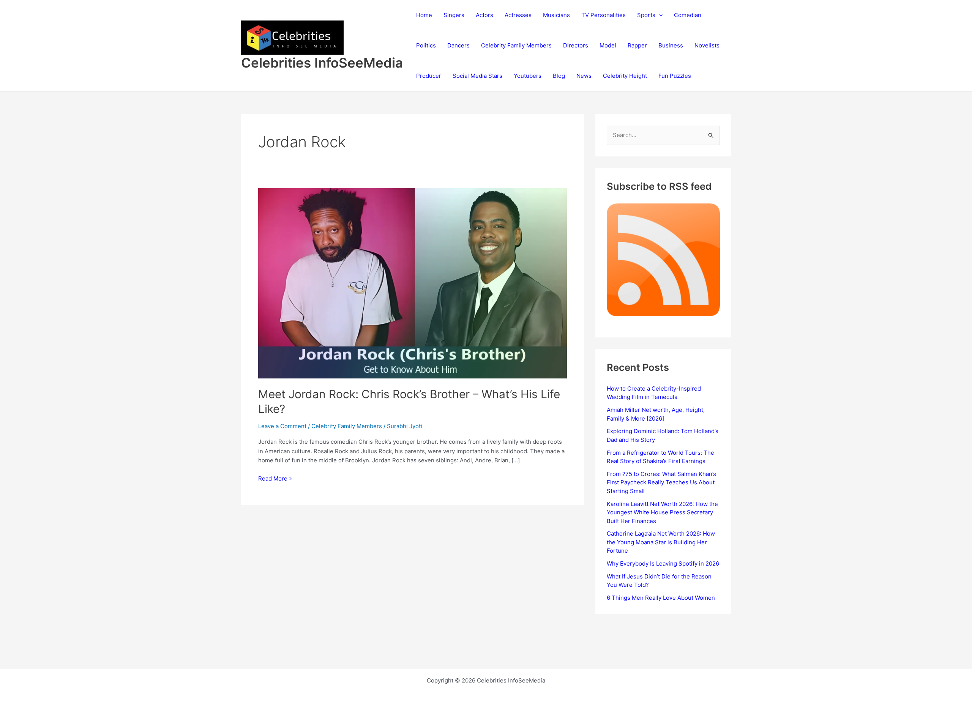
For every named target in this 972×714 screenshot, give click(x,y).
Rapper (637, 45)
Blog (559, 75)
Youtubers (527, 75)
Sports (646, 15)
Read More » (275, 479)
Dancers (458, 45)
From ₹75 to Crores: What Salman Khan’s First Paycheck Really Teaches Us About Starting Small (661, 482)
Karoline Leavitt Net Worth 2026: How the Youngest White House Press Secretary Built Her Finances (662, 512)
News (584, 75)
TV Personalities (603, 15)
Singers (453, 15)
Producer (428, 75)
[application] (659, 15)
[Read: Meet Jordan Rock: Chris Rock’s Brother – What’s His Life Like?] (412, 282)
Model (608, 45)
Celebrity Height (625, 75)
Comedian (687, 15)
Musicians (556, 15)
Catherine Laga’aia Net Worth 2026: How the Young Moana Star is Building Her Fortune (661, 542)
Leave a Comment (282, 426)
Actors (484, 15)
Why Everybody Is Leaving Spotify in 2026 (663, 563)
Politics (426, 45)
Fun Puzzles (674, 75)
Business (670, 45)
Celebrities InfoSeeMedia (322, 63)
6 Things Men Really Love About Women (661, 597)
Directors (575, 45)
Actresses (518, 15)
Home (424, 15)
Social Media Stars (477, 75)
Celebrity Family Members (516, 45)
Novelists (707, 45)
